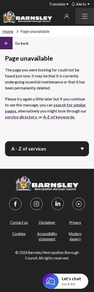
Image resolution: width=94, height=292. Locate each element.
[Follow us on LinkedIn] (57, 204)
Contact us (19, 222)
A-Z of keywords (58, 116)
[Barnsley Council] (27, 18)
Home (8, 31)
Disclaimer (47, 222)
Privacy (75, 222)
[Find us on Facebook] (15, 204)
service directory (21, 116)
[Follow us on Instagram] (36, 204)
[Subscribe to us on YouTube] (78, 204)
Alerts (81, 4)
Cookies (19, 234)
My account (66, 16)
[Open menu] (82, 148)
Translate (57, 4)
